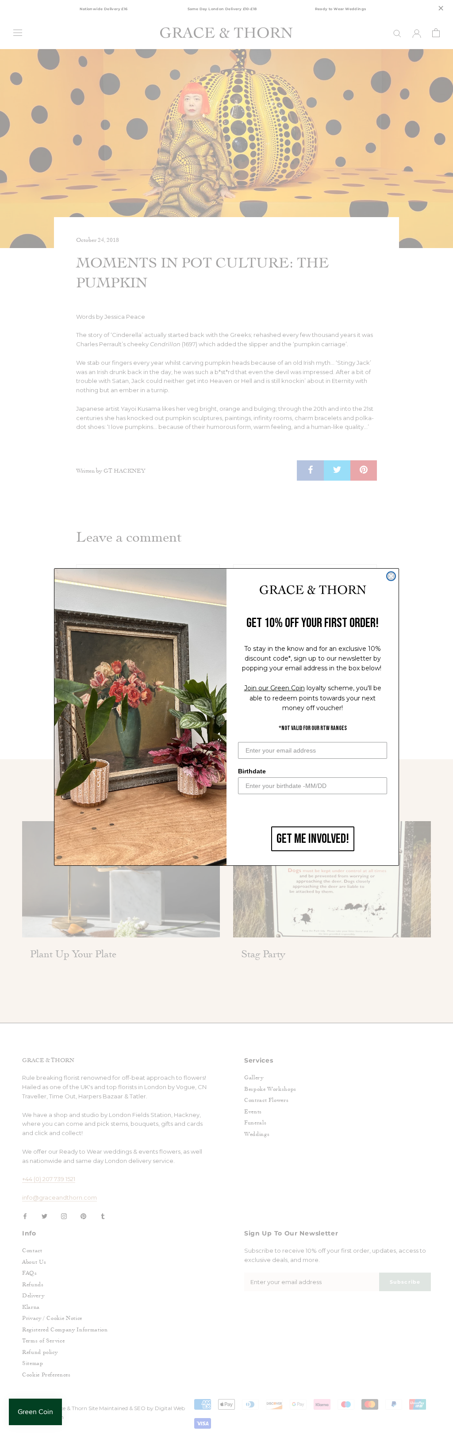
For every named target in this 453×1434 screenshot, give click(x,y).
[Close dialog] (391, 576)
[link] (312, 590)
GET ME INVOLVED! (312, 839)
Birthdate (252, 771)
